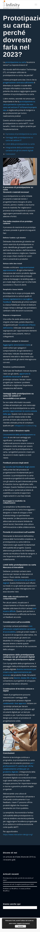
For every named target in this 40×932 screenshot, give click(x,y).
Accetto (20, 926)
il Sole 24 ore (20, 857)
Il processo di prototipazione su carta (21, 134)
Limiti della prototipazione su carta (20, 144)
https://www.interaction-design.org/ (18, 834)
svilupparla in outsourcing (25, 425)
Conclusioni (10, 154)
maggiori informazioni (23, 923)
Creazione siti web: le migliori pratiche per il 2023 (18, 884)
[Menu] (36, 4)
